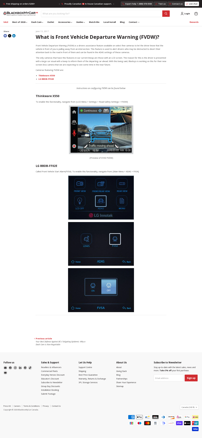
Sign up (191, 378)
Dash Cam (36, 22)
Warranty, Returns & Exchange (92, 378)
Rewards (194, 22)
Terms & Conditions (31, 406)
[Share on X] (9, 35)
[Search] (166, 13)
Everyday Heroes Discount (53, 375)
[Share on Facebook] (5, 35)
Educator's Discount (50, 378)
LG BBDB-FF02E (46, 79)
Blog (122, 22)
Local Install (109, 22)
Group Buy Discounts (50, 386)
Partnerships (121, 378)
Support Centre (85, 367)
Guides (80, 22)
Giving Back (121, 371)
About (119, 367)
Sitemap (120, 386)
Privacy (46, 406)
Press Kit (7, 406)
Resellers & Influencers (51, 367)
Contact (133, 22)
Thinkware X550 (46, 75)
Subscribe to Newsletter (51, 382)
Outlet (50, 22)
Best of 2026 (19, 22)
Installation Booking (50, 390)
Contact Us (56, 406)
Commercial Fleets (49, 371)
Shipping (82, 371)
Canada (188, 407)
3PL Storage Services (88, 382)
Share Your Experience (126, 382)
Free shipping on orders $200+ (20, 4)
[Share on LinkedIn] (14, 35)
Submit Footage (48, 393)
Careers (17, 406)
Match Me (94, 22)
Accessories (64, 22)
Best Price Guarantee (88, 375)
